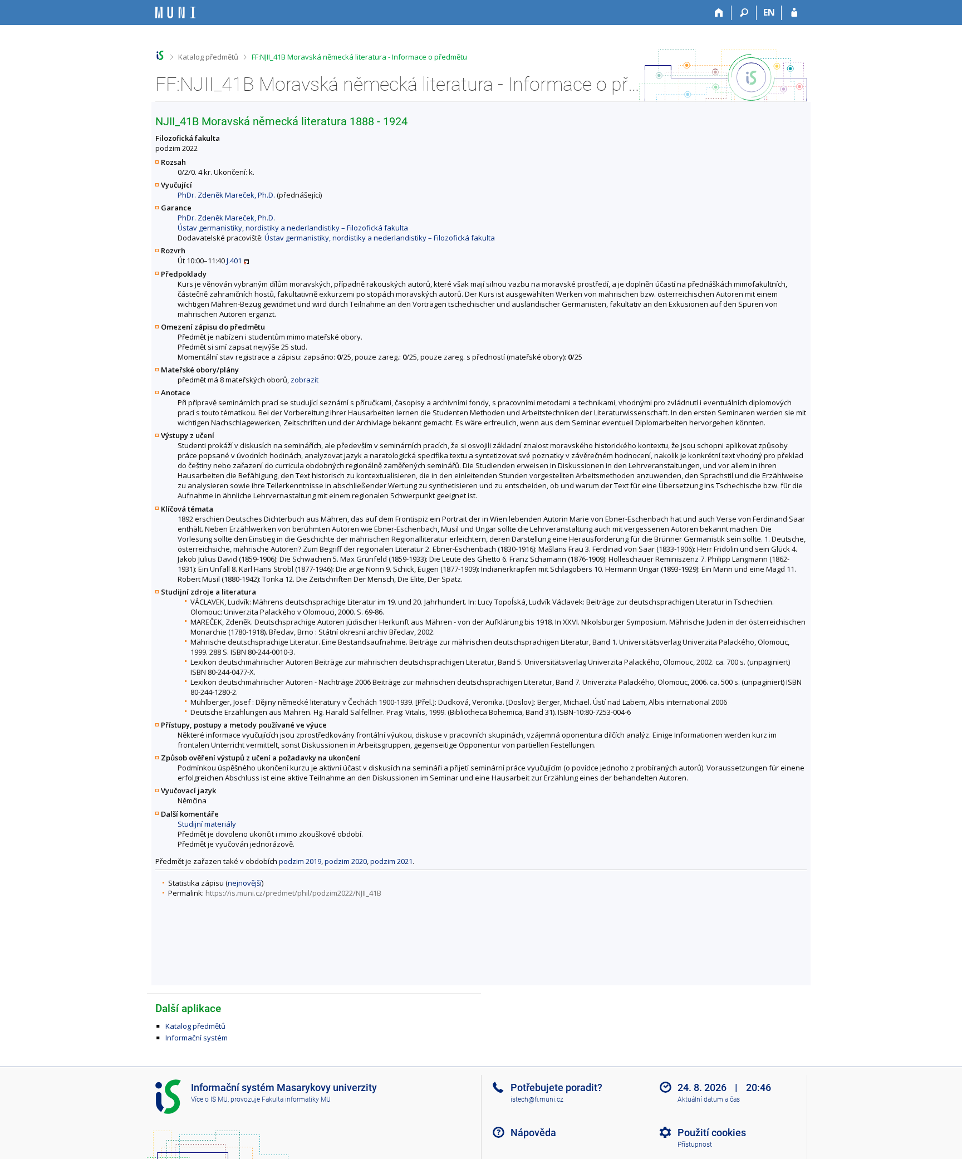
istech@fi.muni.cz (537, 1099)
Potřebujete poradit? (556, 1087)
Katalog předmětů (208, 57)
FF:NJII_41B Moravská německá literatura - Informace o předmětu (359, 57)
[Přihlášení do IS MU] (794, 13)
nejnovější (245, 883)
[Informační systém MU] (160, 55)
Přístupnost (695, 1144)
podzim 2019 (300, 861)
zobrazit (304, 380)
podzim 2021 (391, 861)
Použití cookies (712, 1132)
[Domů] (719, 13)
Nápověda (533, 1132)
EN (769, 12)
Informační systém (196, 1038)
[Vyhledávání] (744, 13)
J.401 (234, 261)
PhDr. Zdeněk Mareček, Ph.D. (226, 195)
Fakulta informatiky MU (296, 1099)
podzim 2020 (346, 861)
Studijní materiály (207, 824)
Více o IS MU (209, 1099)
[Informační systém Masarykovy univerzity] (175, 12)
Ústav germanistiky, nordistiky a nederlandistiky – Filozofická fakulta (293, 228)
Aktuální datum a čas (709, 1099)
